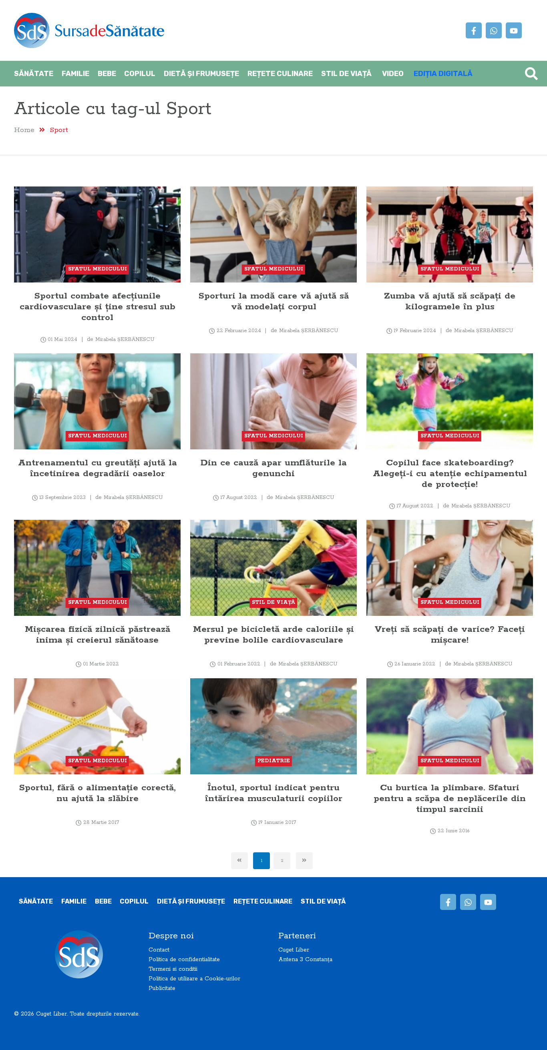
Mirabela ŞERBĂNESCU (124, 339)
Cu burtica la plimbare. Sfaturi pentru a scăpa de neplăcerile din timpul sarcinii (450, 798)
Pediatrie (273, 760)
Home (24, 129)
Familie (75, 73)
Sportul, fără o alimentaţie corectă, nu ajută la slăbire (97, 793)
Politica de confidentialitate (184, 959)
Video (393, 73)
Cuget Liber (293, 950)
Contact (159, 950)
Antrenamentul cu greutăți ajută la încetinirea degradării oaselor (97, 468)
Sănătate (33, 73)
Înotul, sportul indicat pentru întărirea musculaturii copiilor (273, 793)
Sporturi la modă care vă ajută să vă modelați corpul (274, 301)
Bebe (107, 73)
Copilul (139, 73)
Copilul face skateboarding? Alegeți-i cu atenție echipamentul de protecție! (450, 473)
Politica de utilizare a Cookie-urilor (194, 978)
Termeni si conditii (173, 969)
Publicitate (162, 988)
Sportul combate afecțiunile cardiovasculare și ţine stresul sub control (97, 307)
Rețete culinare (280, 73)
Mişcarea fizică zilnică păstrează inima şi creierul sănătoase (97, 634)
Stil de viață (346, 73)
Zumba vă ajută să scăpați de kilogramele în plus (449, 301)
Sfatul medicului (97, 269)
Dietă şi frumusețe (201, 73)
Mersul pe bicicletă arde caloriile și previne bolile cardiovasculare (273, 634)
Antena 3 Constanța (305, 959)
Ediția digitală (443, 73)
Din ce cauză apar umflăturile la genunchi (274, 468)
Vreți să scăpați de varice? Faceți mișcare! (449, 634)
